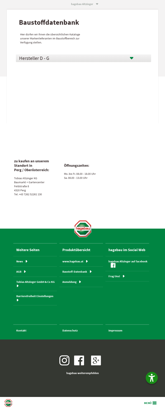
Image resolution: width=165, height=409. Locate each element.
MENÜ (148, 403)
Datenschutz (70, 330)
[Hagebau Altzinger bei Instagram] (65, 364)
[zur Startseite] (82, 228)
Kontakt (21, 330)
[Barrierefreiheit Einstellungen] (152, 378)
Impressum (115, 330)
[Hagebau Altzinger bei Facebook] (80, 364)
